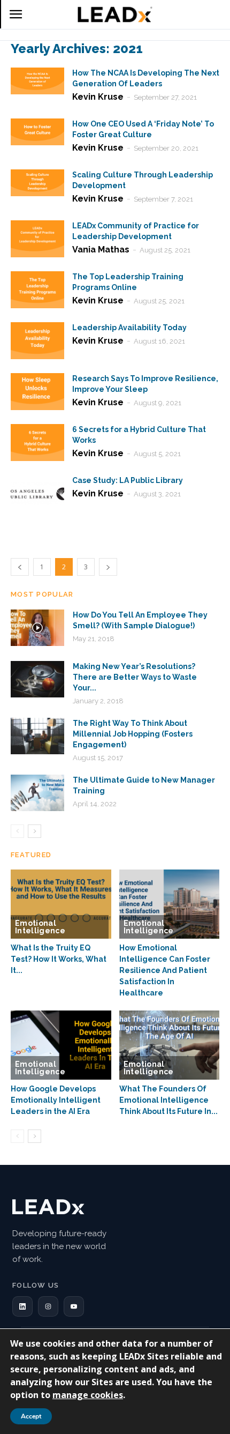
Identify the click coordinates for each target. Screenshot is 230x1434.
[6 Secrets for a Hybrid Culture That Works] (37, 442)
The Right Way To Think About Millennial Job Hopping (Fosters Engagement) (133, 734)
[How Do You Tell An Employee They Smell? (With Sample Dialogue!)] (37, 628)
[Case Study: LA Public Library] (37, 493)
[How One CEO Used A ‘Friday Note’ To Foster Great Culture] (37, 131)
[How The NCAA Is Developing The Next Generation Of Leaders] (37, 81)
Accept (31, 1416)
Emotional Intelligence (40, 927)
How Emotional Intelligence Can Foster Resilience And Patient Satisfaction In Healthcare (164, 970)
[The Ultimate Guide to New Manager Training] (37, 793)
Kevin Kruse (98, 97)
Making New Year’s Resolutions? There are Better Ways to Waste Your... (135, 677)
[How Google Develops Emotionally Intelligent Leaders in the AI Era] (61, 1045)
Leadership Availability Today (129, 327)
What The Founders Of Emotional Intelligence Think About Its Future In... (168, 1100)
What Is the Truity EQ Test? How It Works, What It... (58, 959)
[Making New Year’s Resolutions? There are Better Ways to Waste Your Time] (37, 679)
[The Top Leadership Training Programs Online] (37, 289)
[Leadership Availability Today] (37, 340)
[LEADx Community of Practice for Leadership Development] (37, 238)
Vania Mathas (100, 249)
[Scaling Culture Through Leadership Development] (37, 182)
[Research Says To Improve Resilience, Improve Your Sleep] (37, 391)
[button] (22, 1306)
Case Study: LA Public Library (127, 480)
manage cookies (87, 1395)
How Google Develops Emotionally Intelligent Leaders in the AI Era (56, 1100)
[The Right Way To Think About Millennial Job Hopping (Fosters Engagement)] (37, 736)
